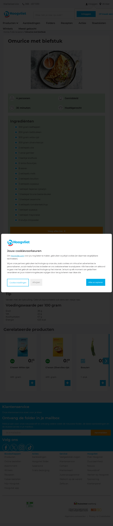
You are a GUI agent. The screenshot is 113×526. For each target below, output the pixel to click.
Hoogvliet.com (17, 256)
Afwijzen (36, 282)
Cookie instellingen (18, 283)
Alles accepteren (95, 282)
